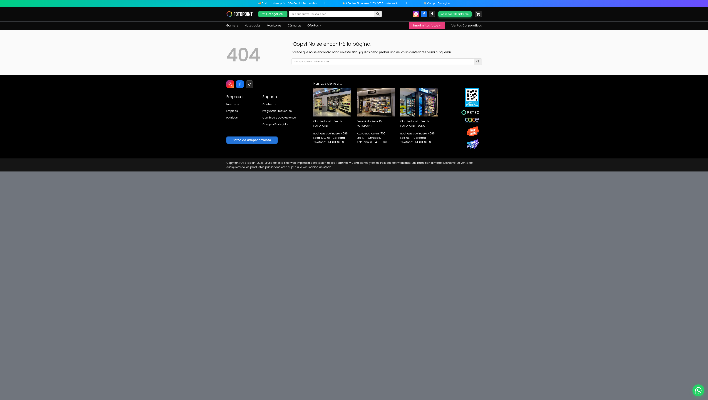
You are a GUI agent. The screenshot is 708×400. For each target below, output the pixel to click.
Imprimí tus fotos (425, 25)
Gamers (232, 25)
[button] (478, 14)
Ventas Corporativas (466, 25)
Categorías (274, 14)
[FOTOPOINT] (239, 14)
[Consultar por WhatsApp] (698, 390)
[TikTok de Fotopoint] (432, 14)
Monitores (274, 25)
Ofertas (313, 25)
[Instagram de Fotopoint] (416, 14)
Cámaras (294, 25)
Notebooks (252, 25)
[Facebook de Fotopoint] (424, 14)
